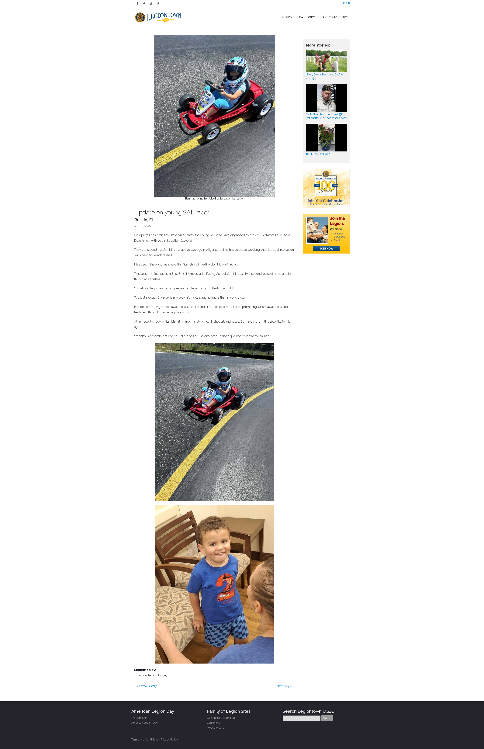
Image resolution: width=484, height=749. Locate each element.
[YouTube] (151, 3)
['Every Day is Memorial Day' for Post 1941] (326, 61)
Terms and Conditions (144, 739)
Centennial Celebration (221, 717)
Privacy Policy (169, 739)
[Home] (158, 16)
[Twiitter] (144, 3)
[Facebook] (137, 3)
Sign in (346, 2)
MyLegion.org (215, 727)
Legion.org (213, 722)
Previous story (147, 686)
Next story (284, 686)
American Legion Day (144, 722)
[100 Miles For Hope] (326, 137)
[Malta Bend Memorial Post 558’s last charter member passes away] (326, 98)
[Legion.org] (158, 3)
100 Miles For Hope (318, 153)
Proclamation (139, 717)
